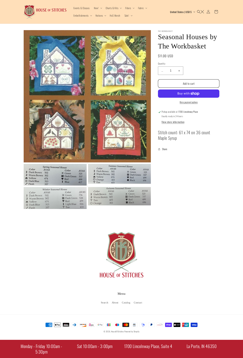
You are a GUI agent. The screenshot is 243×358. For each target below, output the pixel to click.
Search (104, 302)
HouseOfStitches (117, 331)
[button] (97, 8)
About (115, 302)
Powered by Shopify (131, 331)
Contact (138, 302)
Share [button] (164, 149)
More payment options (189, 102)
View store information (173, 122)
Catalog (126, 302)
